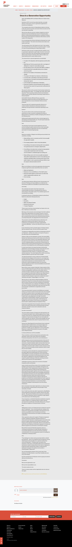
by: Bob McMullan (43, 473)
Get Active (43, 6)
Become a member (45, 531)
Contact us (56, 527)
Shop (56, 6)
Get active (44, 527)
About (15, 6)
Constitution (9, 530)
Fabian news (20, 528)
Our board (9, 531)
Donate (50, 6)
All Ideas (27, 9)
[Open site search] (68, 6)
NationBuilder (14, 540)
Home (16, 9)
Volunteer (44, 528)
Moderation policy (57, 530)
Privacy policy (56, 528)
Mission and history (11, 528)
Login (8, 538)
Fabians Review (33, 531)
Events (21, 6)
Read (31, 9)
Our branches (9, 533)
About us (8, 527)
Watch (31, 528)
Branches (27, 6)
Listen (31, 530)
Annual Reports (10, 535)
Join (63, 6)
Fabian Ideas (35, 6)
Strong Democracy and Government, (31, 473)
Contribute (44, 530)
